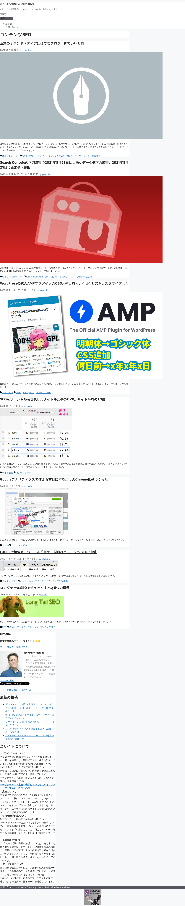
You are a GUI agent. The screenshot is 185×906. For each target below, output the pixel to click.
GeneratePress (62, 887)
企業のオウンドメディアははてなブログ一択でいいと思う (43, 43)
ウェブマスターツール (13, 276)
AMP (18, 392)
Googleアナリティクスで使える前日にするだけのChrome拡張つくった (54, 479)
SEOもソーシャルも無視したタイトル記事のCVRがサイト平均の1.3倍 (52, 399)
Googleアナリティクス (39, 581)
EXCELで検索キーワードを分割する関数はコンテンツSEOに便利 (48, 552)
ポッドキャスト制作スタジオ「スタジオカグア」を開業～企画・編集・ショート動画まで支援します (29, 708)
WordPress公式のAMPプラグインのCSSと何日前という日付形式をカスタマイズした (64, 283)
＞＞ (7, 680)
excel (23, 581)
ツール (5, 545)
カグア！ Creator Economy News (17, 3)
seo (47, 276)
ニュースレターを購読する (14, 647)
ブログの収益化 (84, 276)
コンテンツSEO (56, 155)
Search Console (35, 276)
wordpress (28, 392)
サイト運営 (7, 472)
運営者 (8, 23)
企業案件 (96, 155)
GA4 (24, 155)
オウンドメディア (11, 155)
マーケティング (82, 155)
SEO (4, 627)
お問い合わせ (11, 27)
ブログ (69, 155)
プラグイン (7, 392)
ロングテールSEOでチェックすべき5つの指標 (34, 588)
